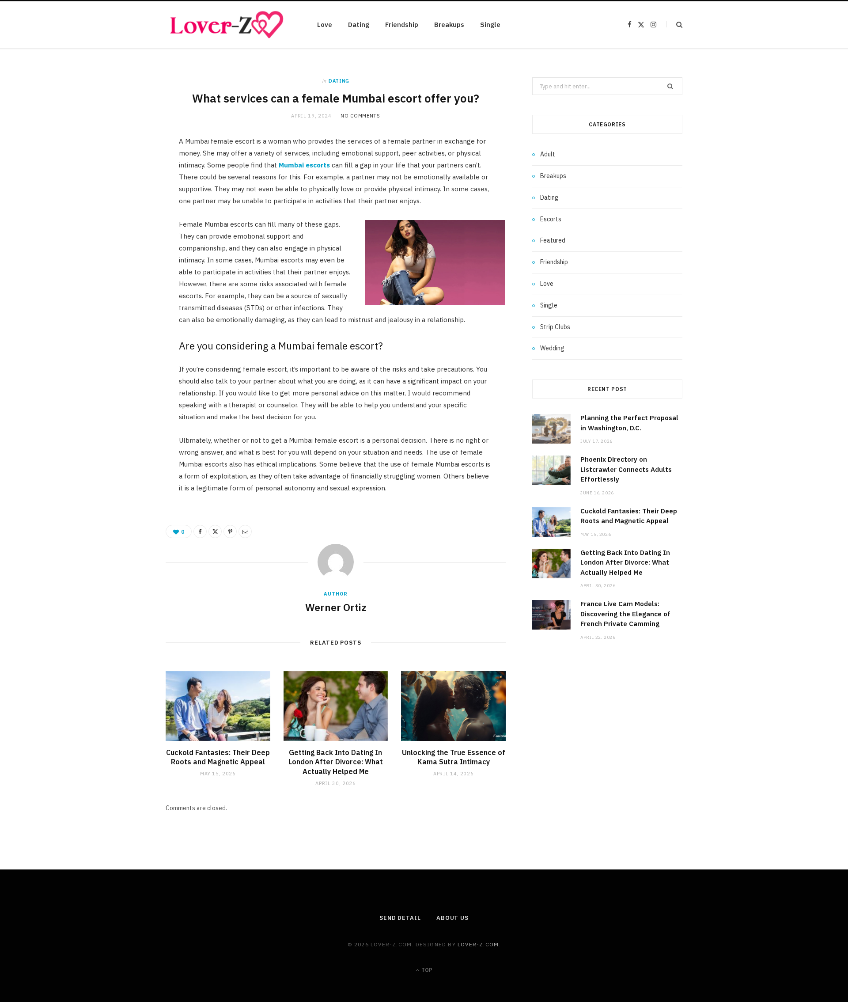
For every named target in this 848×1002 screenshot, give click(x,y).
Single (490, 24)
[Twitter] (124, 193)
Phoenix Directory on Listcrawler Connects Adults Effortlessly (626, 469)
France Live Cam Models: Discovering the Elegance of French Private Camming (625, 614)
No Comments (360, 116)
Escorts (550, 219)
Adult (547, 154)
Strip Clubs (555, 327)
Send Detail (400, 918)
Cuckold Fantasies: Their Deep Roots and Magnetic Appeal (218, 757)
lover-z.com (478, 944)
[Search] (674, 24)
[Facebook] (124, 170)
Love (324, 24)
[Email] (124, 238)
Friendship (401, 24)
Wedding (552, 348)
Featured (552, 240)
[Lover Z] (227, 25)
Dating (358, 24)
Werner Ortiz (336, 607)
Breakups (449, 24)
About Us (452, 918)
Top (426, 970)
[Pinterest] (124, 216)
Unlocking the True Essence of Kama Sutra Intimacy (453, 757)
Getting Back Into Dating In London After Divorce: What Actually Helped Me (335, 762)
